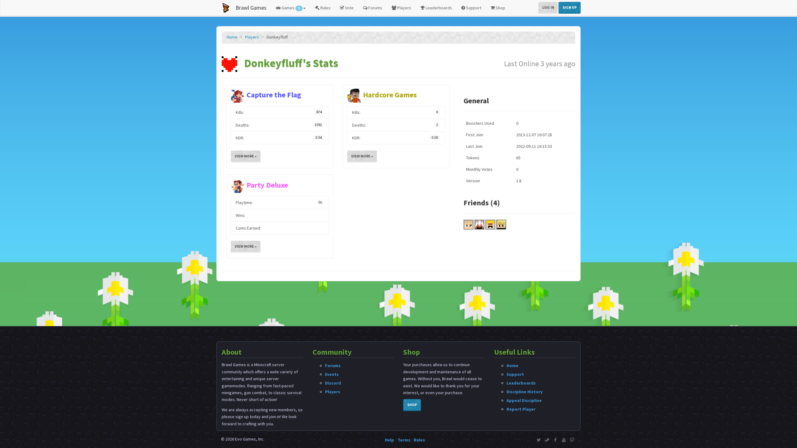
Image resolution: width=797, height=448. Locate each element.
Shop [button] (412, 404)
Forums (374, 8)
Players (403, 8)
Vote (349, 8)
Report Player (521, 409)
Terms (404, 440)
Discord (333, 383)
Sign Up (570, 7)
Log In (548, 7)
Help (389, 440)
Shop (500, 8)
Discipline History (525, 391)
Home (232, 37)
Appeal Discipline (524, 400)
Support (473, 8)
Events (332, 374)
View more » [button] (246, 156)
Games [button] (290, 8)
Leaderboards (438, 8)
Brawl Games (251, 7)
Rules (325, 8)
